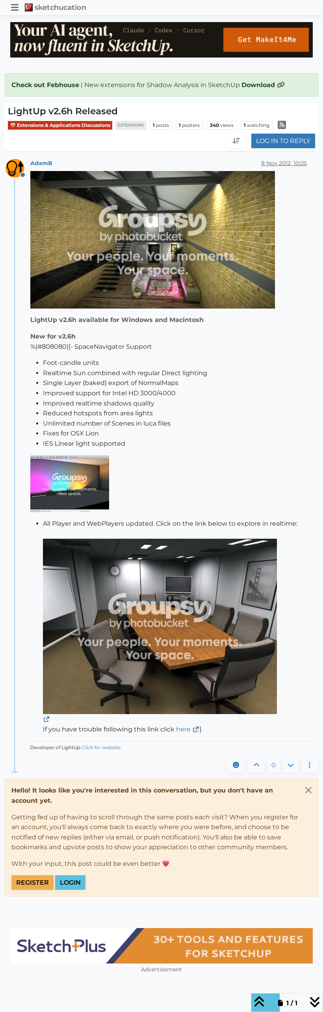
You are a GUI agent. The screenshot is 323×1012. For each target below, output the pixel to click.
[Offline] (18, 168)
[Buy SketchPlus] (161, 946)
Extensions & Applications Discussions (63, 125)
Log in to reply (283, 141)
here (183, 729)
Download (259, 85)
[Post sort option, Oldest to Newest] (236, 141)
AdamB (41, 163)
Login (70, 882)
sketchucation (60, 7)
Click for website (101, 747)
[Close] (308, 790)
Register (32, 882)
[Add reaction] (236, 765)
